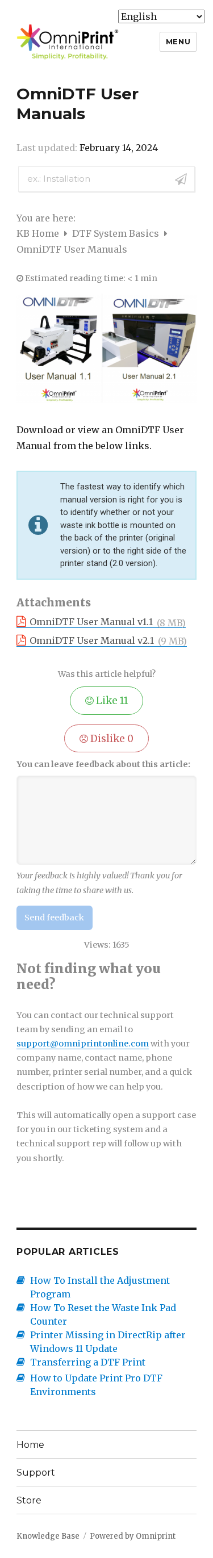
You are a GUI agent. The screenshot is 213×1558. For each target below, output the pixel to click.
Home (30, 1444)
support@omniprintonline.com (82, 1043)
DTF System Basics (116, 233)
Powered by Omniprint (133, 1536)
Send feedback (54, 917)
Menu (178, 41)
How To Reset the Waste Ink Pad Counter (103, 1314)
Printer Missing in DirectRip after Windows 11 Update (108, 1341)
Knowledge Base (48, 1536)
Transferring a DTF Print (87, 1362)
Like (111, 700)
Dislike (110, 738)
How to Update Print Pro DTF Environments (96, 1384)
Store (28, 1500)
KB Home (38, 233)
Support (35, 1472)
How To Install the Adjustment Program (100, 1287)
